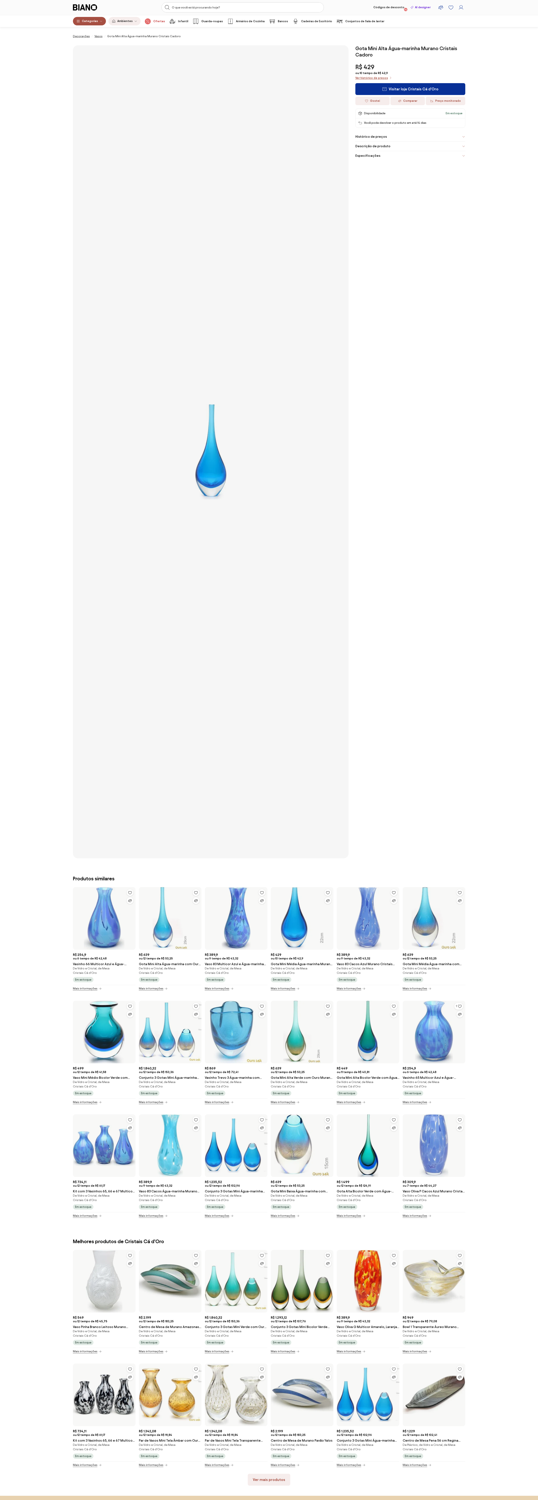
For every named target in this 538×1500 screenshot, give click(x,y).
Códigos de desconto (390, 8)
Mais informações (85, 988)
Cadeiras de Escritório (316, 21)
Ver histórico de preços (371, 78)
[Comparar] (130, 900)
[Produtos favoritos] (451, 7)
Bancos (283, 21)
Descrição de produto (372, 146)
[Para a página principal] (94, 7)
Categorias (90, 21)
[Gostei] (130, 892)
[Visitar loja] (211, 452)
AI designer (423, 7)
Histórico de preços (371, 136)
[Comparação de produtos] (441, 7)
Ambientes (125, 21)
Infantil (183, 21)
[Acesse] (461, 7)
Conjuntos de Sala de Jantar (364, 21)
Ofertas (159, 21)
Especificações (367, 155)
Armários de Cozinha (250, 21)
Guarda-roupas (212, 21)
